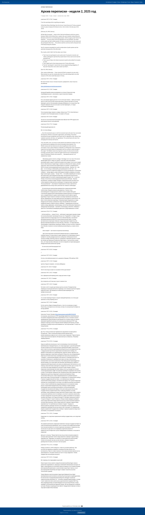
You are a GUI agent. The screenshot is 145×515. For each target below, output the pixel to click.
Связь (141, 2)
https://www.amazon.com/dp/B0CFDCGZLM (65, 314)
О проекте (136, 2)
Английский (109, 2)
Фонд (132, 2)
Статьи (118, 2)
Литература (124, 2)
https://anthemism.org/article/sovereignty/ (51, 86)
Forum (128, 2)
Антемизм (5, 2)
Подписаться (81, 512)
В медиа (114, 2)
